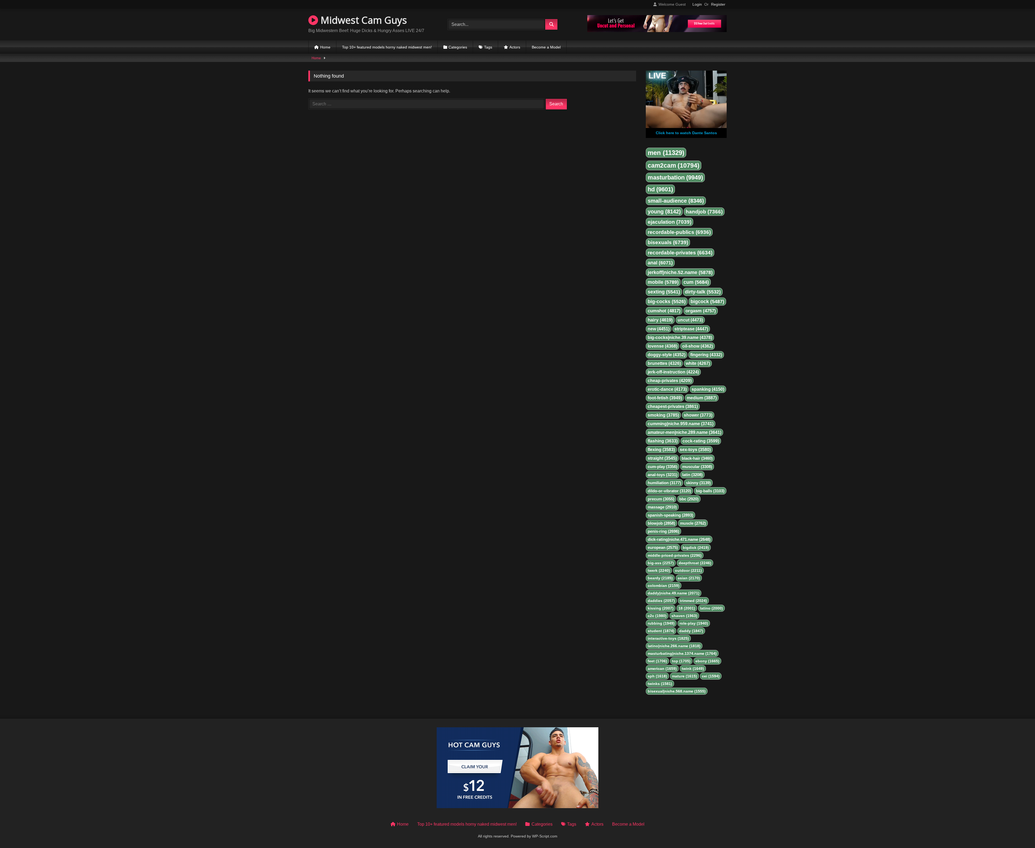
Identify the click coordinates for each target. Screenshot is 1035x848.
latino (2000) (711, 608)
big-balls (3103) (710, 491)
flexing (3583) (661, 449)
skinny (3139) (698, 482)
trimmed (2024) (693, 600)
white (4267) (698, 363)
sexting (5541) (664, 292)
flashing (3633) (663, 441)
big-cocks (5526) (667, 301)
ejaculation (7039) (669, 222)
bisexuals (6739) (668, 242)
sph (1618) (657, 676)
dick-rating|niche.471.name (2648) (679, 539)
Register (718, 4)
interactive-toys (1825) (668, 638)
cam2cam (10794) (673, 165)
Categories (457, 47)
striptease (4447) (691, 329)
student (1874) (661, 631)
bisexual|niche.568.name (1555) (677, 691)
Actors (514, 47)
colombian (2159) (663, 585)
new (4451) (659, 329)
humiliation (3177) (664, 482)
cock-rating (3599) (700, 441)
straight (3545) (662, 458)
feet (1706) (657, 661)
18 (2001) (686, 608)
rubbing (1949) (661, 623)
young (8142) (664, 211)
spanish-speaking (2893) (670, 515)
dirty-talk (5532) (703, 292)
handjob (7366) (704, 211)
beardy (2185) (660, 578)
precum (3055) (661, 499)
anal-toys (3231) (662, 474)
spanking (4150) (708, 389)
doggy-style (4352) (666, 354)
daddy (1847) (691, 631)
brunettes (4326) (664, 363)
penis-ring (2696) (663, 531)
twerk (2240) (659, 570)
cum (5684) (696, 282)
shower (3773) (698, 415)
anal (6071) (660, 262)
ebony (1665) (707, 661)
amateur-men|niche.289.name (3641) (684, 432)
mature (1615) (684, 676)
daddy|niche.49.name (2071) (673, 593)
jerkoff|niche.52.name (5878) (680, 272)
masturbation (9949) (675, 177)
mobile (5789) (663, 282)
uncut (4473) (690, 320)
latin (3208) (692, 474)
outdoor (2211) (688, 570)
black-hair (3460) (697, 458)
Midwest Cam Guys (362, 20)
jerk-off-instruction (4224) (673, 372)
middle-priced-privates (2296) (675, 555)
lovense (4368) (662, 346)
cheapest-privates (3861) (673, 406)
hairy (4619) (660, 320)
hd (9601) (660, 189)
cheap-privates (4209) (670, 380)
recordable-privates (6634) (680, 252)
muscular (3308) (697, 466)
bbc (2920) (689, 499)
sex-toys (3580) (695, 449)
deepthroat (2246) (695, 563)
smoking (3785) (663, 415)
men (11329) (666, 152)
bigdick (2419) (696, 547)
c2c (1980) (657, 616)
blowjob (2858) (661, 523)
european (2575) (663, 547)
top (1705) (681, 661)
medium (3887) (702, 398)
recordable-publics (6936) (679, 232)
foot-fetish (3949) (665, 398)
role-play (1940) (693, 623)
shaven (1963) (684, 616)
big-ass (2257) (661, 563)
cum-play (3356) (662, 466)
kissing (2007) (661, 608)
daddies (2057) (661, 600)
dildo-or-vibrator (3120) (669, 491)
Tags (488, 47)
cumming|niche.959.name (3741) (680, 423)
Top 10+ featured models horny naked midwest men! (387, 47)
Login (697, 4)
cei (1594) (711, 676)
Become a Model (546, 47)
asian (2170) (689, 578)
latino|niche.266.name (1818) (674, 646)
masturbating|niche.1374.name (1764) (682, 653)
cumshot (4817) (664, 310)
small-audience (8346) (676, 201)
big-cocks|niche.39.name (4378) (680, 337)
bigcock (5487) (707, 301)
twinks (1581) (660, 683)
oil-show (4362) (697, 346)
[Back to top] (1018, 832)
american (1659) (662, 668)
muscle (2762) (693, 523)
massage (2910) (662, 507)
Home (325, 47)
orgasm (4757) (700, 310)
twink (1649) (693, 668)
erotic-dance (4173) (667, 389)
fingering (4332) (706, 354)
